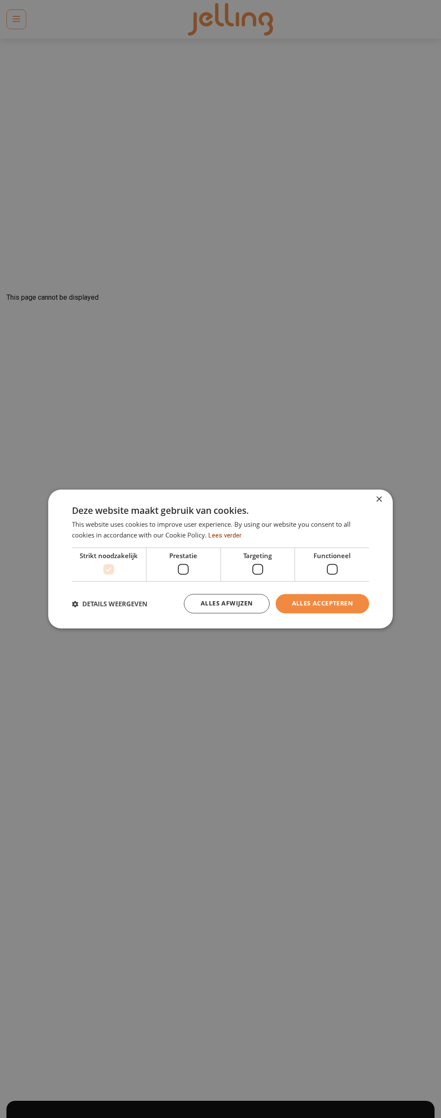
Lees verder (225, 536)
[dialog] (220, 558)
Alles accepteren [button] (322, 603)
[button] (109, 603)
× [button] (379, 499)
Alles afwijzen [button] (227, 603)
